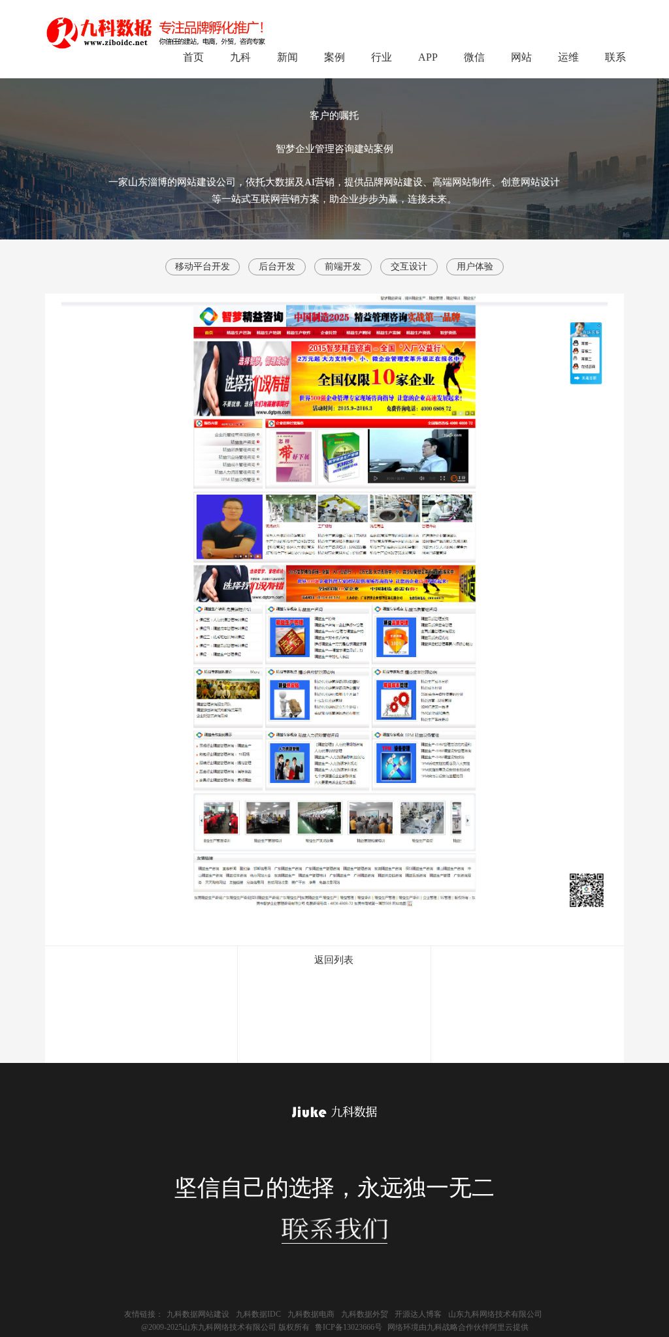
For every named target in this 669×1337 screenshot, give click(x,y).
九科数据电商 (310, 1314)
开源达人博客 (418, 1314)
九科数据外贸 (364, 1314)
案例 (334, 57)
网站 (521, 57)
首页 (193, 57)
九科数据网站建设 (198, 1314)
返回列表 (333, 960)
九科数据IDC (258, 1314)
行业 (381, 57)
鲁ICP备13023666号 (348, 1327)
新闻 (287, 57)
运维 (568, 57)
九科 (240, 57)
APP (428, 57)
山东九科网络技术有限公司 (495, 1314)
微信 (474, 57)
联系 (615, 57)
